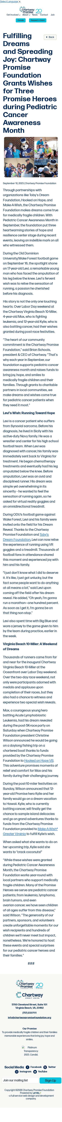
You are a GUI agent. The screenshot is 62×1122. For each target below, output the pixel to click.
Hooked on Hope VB (38, 761)
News (34, 15)
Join (53, 15)
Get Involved (12, 15)
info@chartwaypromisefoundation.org (29, 1017)
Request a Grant (38, 20)
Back (51, 37)
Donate (21, 20)
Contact (44, 15)
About (25, 15)
